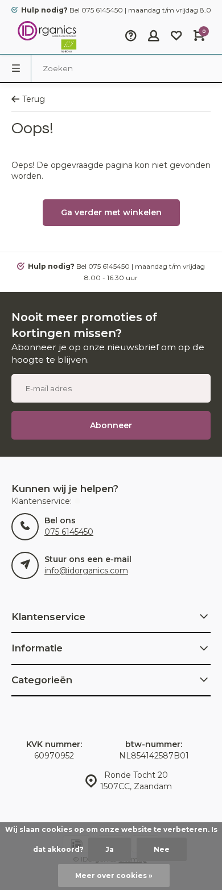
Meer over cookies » (114, 875)
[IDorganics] (45, 37)
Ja (109, 849)
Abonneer (111, 425)
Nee (162, 849)
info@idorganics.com (86, 570)
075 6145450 (68, 532)
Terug (33, 99)
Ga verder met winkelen (111, 212)
